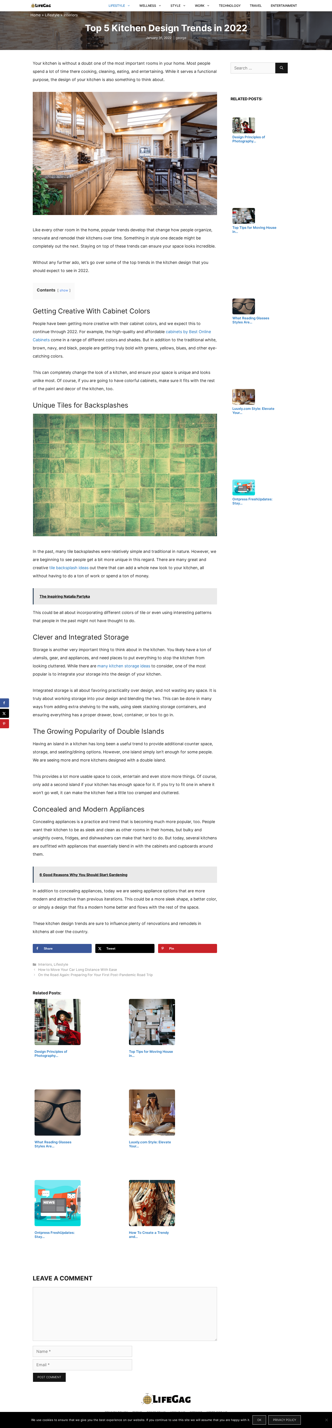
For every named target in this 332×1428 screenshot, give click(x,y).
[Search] (281, 68)
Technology (230, 5)
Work (199, 5)
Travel (256, 5)
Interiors (71, 15)
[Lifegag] (40, 5)
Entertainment (284, 5)
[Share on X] (4, 713)
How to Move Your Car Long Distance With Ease (77, 969)
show (64, 290)
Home (35, 15)
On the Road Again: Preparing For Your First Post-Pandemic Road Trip (95, 975)
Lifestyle (117, 5)
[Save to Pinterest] (4, 723)
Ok (259, 1420)
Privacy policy (284, 1420)
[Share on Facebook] (4, 702)
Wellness (147, 5)
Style (175, 5)
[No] (326, 1420)
